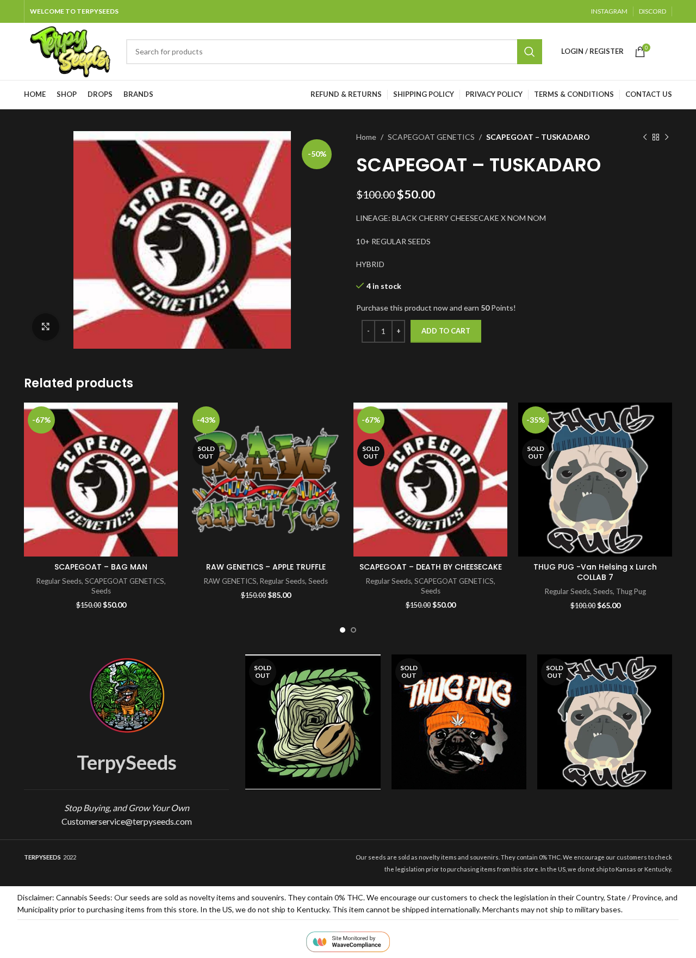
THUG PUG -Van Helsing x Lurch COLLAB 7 (595, 572)
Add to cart (445, 330)
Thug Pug (631, 591)
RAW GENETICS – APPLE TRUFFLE (266, 566)
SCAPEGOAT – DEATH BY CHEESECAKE (430, 566)
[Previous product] (644, 137)
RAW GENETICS (230, 581)
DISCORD (652, 11)
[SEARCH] (529, 51)
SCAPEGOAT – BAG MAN (100, 566)
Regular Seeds (59, 581)
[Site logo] (69, 50)
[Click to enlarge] (45, 327)
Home (366, 136)
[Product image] (458, 721)
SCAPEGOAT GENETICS (431, 136)
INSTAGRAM (609, 11)
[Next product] (666, 137)
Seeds (101, 590)
